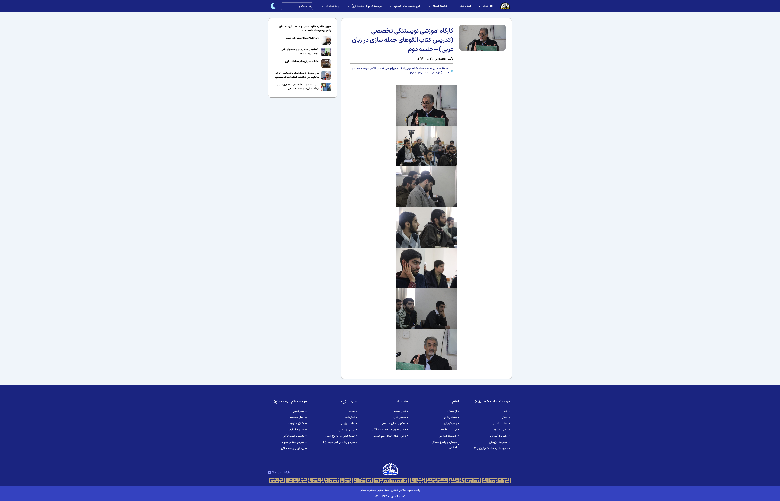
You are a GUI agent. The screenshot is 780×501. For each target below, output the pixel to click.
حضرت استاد (440, 6)
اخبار (402, 69)
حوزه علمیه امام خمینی (407, 6)
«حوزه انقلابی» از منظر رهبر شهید (302, 38)
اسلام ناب (465, 6)
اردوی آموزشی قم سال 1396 (385, 69)
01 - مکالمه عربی (441, 69)
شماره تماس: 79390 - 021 (390, 496)
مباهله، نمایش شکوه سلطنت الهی (302, 61)
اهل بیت (488, 6)
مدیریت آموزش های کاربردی (423, 73)
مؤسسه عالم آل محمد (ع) (367, 6)
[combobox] (297, 6)
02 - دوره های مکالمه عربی (419, 69)
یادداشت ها (333, 6)
